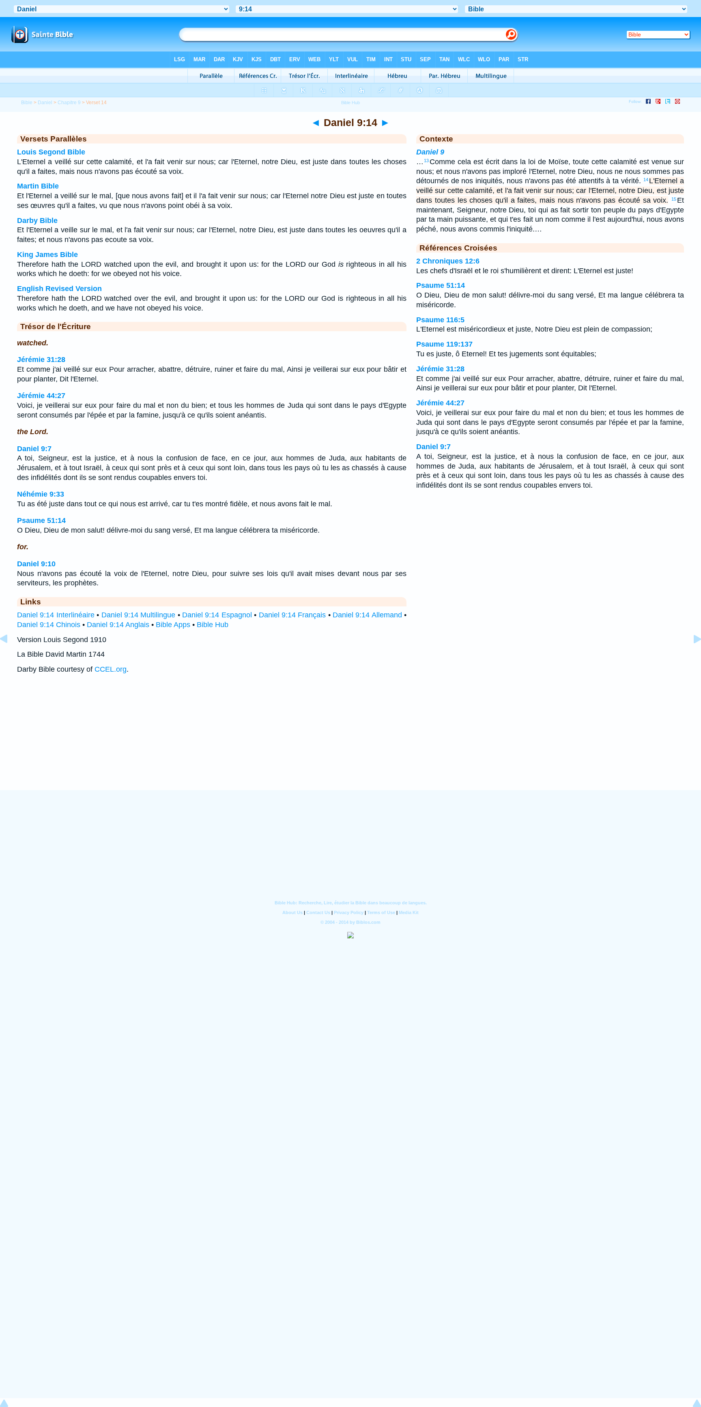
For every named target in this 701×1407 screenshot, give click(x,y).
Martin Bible (38, 186)
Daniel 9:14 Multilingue (138, 615)
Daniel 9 (430, 152)
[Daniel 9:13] (10, 657)
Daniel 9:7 (34, 449)
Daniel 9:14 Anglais (118, 625)
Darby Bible (37, 220)
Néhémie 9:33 (40, 494)
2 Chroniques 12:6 (448, 261)
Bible (26, 102)
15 (673, 199)
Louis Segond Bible (51, 152)
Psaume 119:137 (444, 344)
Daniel (45, 102)
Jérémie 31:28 (41, 359)
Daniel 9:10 (36, 564)
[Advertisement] (350, 740)
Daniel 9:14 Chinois (48, 625)
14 (645, 179)
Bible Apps (173, 625)
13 (426, 160)
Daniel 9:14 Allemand (367, 615)
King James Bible (47, 255)
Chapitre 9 (69, 102)
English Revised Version (59, 289)
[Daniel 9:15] (691, 657)
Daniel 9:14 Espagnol (217, 615)
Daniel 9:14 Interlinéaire (56, 615)
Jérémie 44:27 (41, 396)
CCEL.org (111, 669)
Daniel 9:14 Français (292, 615)
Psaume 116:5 (440, 320)
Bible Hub (212, 625)
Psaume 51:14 (41, 520)
